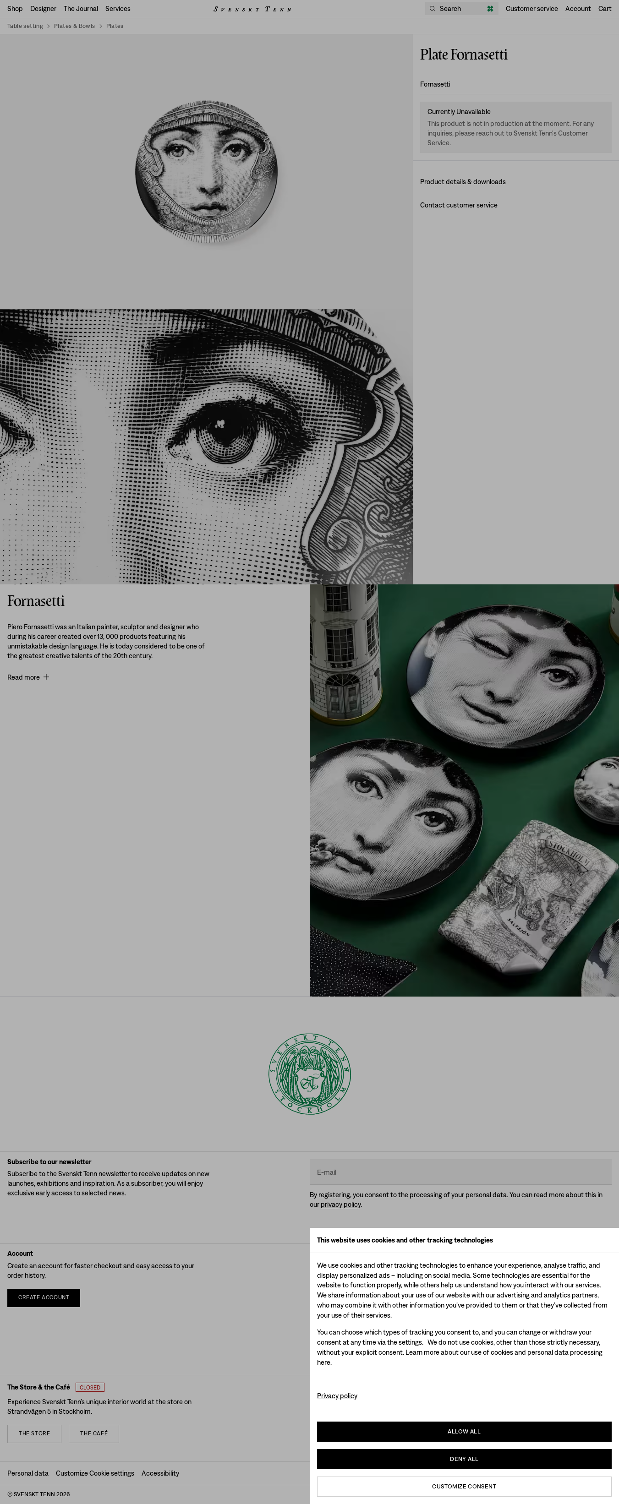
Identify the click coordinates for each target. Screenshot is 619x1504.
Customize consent (464, 1486)
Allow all (464, 1431)
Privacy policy (337, 1396)
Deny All (464, 1458)
